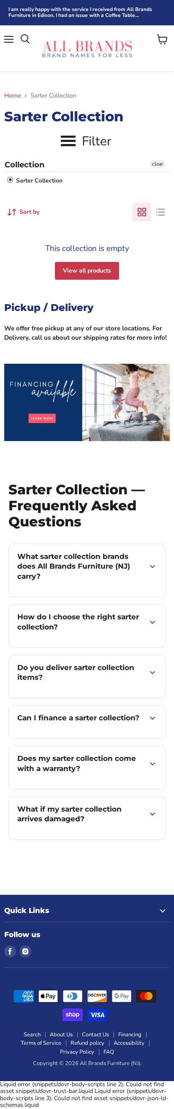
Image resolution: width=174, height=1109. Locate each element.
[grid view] (142, 212)
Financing (129, 1034)
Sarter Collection (38, 181)
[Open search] (25, 39)
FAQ (108, 1052)
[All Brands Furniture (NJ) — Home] (87, 48)
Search (32, 1034)
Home (12, 95)
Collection (24, 164)
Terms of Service (41, 1043)
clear (157, 164)
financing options (77, 737)
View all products (87, 271)
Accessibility (129, 1043)
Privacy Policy (77, 1052)
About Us (61, 1034)
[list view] (160, 212)
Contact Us (95, 1034)
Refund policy (87, 1043)
